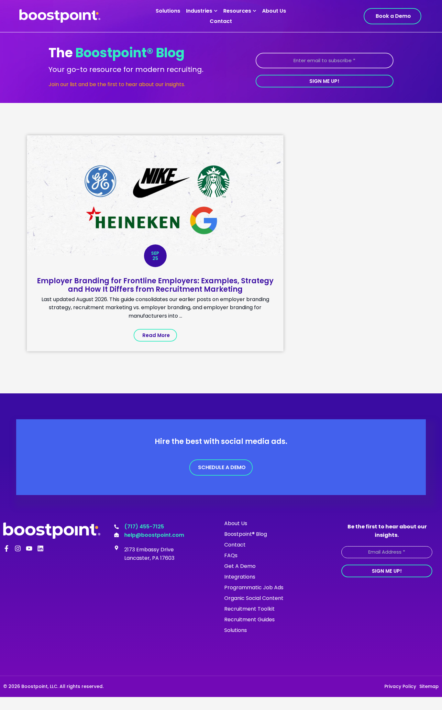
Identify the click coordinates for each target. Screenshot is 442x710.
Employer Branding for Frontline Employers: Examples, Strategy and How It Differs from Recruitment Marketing (155, 285)
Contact (221, 21)
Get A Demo (240, 566)
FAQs (231, 555)
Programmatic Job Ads (253, 587)
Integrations (239, 576)
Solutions (168, 11)
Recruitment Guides (249, 619)
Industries (199, 11)
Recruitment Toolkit (249, 609)
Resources (237, 11)
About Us (274, 11)
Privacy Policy (400, 686)
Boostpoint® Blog (245, 534)
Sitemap (429, 686)
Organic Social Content (253, 598)
